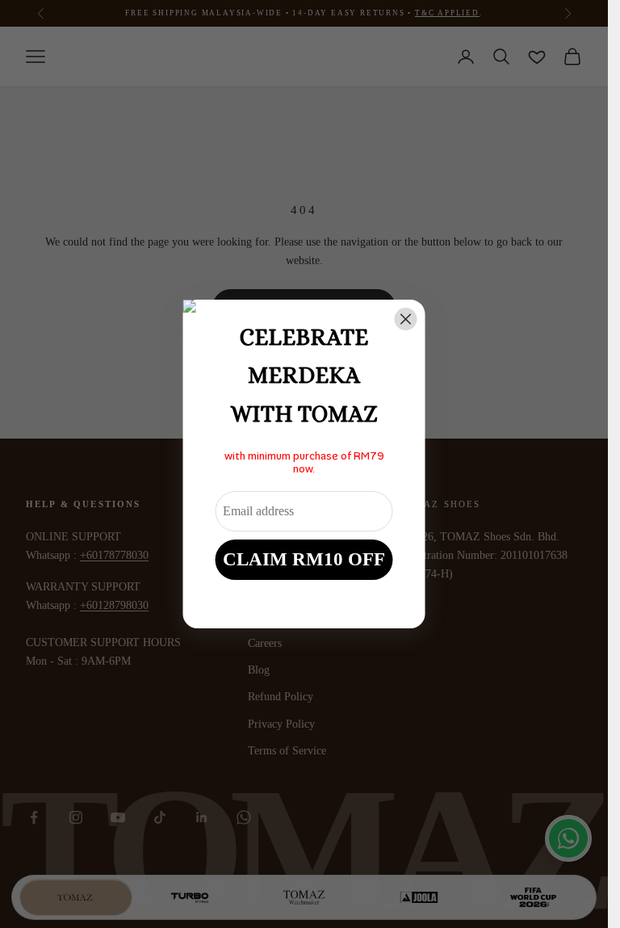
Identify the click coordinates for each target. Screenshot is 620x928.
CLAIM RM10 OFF (304, 559)
